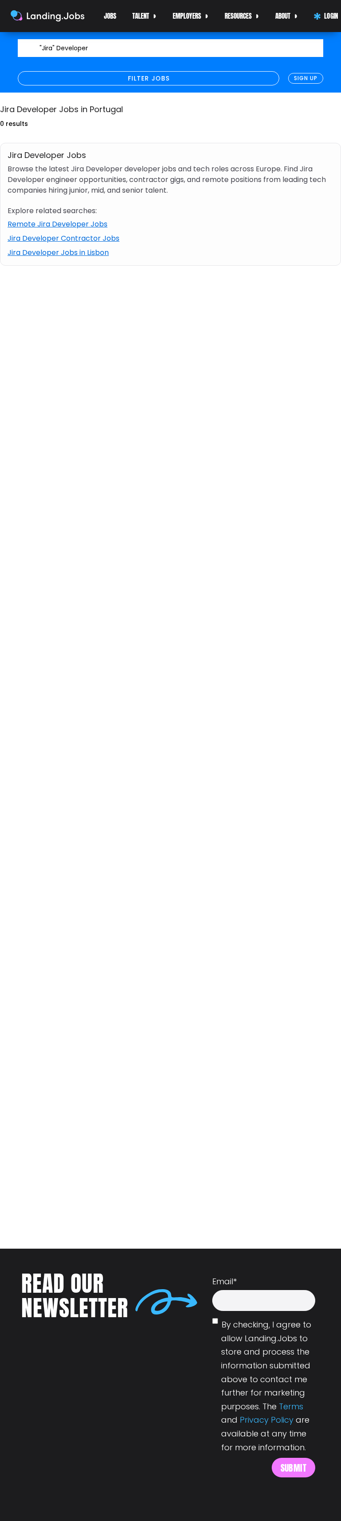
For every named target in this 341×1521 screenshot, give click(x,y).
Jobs (110, 16)
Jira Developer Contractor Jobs (63, 238)
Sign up (305, 78)
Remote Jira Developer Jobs (57, 224)
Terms (291, 1406)
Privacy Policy (266, 1419)
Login (330, 16)
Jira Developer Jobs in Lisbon (58, 252)
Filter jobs (149, 78)
